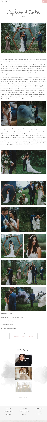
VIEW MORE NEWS (23, 397)
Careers (39, 411)
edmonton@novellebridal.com (8, 412)
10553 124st (8, 410)
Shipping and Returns (39, 413)
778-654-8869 (24, 414)
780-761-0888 (8, 414)
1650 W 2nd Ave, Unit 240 (24, 410)
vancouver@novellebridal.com (23, 412)
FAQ (39, 414)
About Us (39, 410)
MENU (44, 1)
